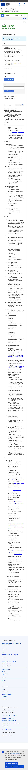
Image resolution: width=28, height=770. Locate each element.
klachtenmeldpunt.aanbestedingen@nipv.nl (16, 551)
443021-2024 (10, 39)
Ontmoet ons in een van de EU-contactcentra (11, 723)
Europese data (5, 691)
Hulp (2, 652)
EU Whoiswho (4, 696)
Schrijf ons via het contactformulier (9, 720)
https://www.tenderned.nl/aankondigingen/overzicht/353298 (16, 356)
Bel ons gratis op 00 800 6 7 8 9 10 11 (9, 715)
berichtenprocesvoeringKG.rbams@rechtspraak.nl (16, 524)
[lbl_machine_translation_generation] (15, 96)
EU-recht (3, 689)
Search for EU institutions (7, 729)
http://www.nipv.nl (18, 554)
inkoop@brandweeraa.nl (17, 501)
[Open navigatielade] (3, 23)
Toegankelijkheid (5, 674)
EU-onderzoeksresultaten (7, 694)
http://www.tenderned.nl (16, 503)
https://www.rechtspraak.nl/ (16, 527)
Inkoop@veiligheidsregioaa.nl (14, 63)
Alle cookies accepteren (11, 763)
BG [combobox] (5, 87)
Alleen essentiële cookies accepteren (14, 766)
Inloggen (19, 5)
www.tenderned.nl (17, 490)
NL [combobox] (5, 76)
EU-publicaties (4, 699)
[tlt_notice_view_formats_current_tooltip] (22, 105)
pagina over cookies (15, 753)
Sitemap (3, 682)
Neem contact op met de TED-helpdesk (10, 654)
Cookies (3, 671)
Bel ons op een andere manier (8, 718)
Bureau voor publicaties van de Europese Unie (12, 643)
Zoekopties (24, 18)
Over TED (4, 680)
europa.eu (11, 709)
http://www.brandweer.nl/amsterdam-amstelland (16, 484)
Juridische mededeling (6, 669)
